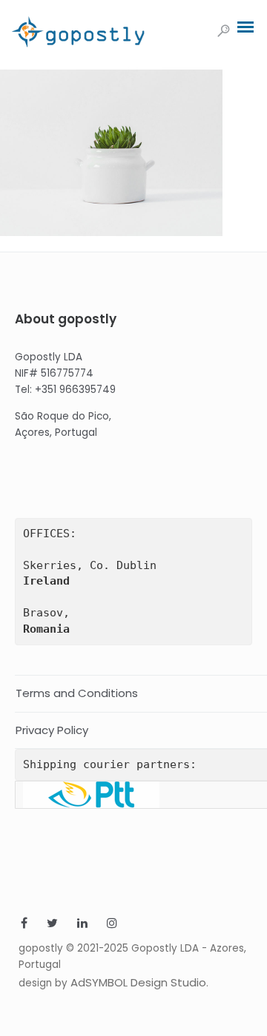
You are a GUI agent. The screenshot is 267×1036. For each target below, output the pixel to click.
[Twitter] (52, 924)
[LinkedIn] (82, 924)
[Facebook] (24, 924)
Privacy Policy (52, 730)
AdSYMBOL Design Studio (138, 982)
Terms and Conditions (77, 693)
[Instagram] (112, 924)
